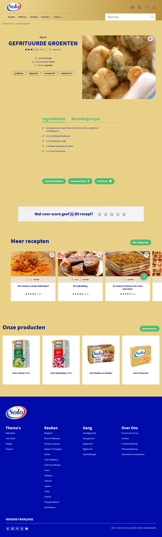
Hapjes (9, 443)
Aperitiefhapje (89, 454)
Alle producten (149, 328)
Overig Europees (52, 443)
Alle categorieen (141, 242)
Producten (45, 17)
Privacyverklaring (130, 449)
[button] (132, 7)
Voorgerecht (89, 438)
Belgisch (48, 433)
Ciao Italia (10, 438)
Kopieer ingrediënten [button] (54, 181)
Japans (47, 486)
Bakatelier (10, 433)
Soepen (9, 449)
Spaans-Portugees (53, 449)
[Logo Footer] (16, 407)
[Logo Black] (14, 1)
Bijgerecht (88, 449)
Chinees (48, 480)
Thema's (57, 17)
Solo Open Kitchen (8, 24)
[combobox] (130, 17)
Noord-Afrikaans (52, 438)
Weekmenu (22, 17)
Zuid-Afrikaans (51, 459)
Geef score (56, 49)
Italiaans (48, 475)
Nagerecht (88, 443)
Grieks (47, 454)
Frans (47, 470)
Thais (46, 491)
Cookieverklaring (130, 443)
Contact (125, 438)
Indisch (47, 496)
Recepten (11, 17)
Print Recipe (102, 181)
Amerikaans (50, 507)
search (152, 17)
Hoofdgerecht (89, 433)
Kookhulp (34, 17)
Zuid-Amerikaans (52, 464)
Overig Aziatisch (51, 502)
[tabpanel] (81, 141)
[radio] (101, 213)
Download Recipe (78, 181)
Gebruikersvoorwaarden (133, 454)
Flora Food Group (130, 433)
